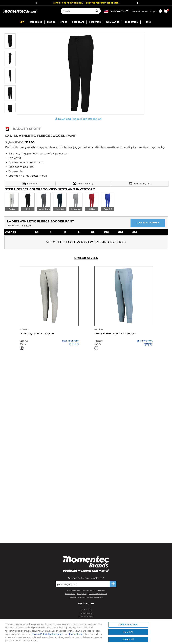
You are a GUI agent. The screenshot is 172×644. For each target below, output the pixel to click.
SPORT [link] (63, 22)
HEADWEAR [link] (95, 22)
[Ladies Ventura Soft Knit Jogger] (124, 322)
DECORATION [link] (131, 22)
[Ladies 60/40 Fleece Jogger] (49, 322)
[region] (86, 631)
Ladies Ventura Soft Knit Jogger (115, 333)
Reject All (128, 632)
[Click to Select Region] (106, 11)
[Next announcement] (137, 2)
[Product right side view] (10, 82)
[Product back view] (10, 100)
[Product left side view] (10, 65)
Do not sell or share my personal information (86, 597)
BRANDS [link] (51, 22)
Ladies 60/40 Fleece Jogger (37, 333)
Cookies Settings (128, 624)
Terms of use (70, 594)
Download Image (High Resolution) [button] (80, 118)
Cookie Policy (55, 634)
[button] (97, 11)
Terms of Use (75, 634)
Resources (118, 11)
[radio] (11, 202)
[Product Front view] (10, 48)
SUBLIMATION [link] (113, 22)
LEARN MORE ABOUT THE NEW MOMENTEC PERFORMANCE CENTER (86, 3)
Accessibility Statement (98, 594)
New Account (140, 11)
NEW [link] (22, 22)
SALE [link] (148, 22)
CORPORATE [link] (78, 22)
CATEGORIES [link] (35, 22)
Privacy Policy (82, 594)
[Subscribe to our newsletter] (113, 584)
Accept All (128, 639)
